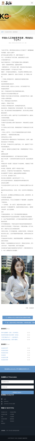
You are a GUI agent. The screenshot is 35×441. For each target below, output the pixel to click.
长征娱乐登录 (4, 359)
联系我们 (3, 423)
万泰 (9, 430)
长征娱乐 (3, 355)
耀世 (18, 430)
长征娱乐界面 (13, 412)
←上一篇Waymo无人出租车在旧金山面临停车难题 (17, 317)
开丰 (7, 430)
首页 (2, 32)
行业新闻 (12, 416)
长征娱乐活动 (4, 352)
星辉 (14, 430)
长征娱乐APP (4, 348)
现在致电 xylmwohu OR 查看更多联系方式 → (17, 369)
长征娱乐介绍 (4, 412)
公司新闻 (12, 414)
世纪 (12, 430)
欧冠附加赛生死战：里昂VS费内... (9, 339)
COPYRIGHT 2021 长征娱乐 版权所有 (17, 438)
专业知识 (12, 421)
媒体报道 (12, 418)
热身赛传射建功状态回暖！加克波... (10, 335)
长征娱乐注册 (4, 357)
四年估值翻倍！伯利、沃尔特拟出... (10, 332)
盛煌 (16, 430)
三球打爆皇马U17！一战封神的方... (10, 337)
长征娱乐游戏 (4, 350)
